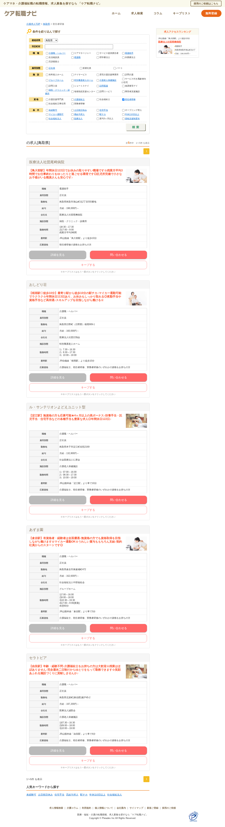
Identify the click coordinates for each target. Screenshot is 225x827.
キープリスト (182, 13)
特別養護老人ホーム (83, 80)
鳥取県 (46, 24)
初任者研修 (130, 99)
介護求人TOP (33, 24)
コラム (158, 13)
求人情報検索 (56, 808)
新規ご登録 (152, 808)
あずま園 (36, 530)
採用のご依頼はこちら (206, 3)
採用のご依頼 (169, 808)
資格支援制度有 (132, 118)
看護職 (77, 57)
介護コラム (72, 808)
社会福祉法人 (55, 118)
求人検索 (137, 13)
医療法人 (78, 118)
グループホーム (56, 80)
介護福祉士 (79, 99)
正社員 (52, 68)
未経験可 (53, 110)
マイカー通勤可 (56, 114)
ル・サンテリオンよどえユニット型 (57, 407)
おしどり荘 (38, 285)
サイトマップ (136, 808)
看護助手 (129, 53)
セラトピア (38, 658)
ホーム (116, 13)
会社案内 (121, 808)
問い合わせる (118, 254)
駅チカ (102, 114)
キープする (88, 264)
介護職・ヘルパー (57, 53)
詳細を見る (58, 254)
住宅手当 (103, 110)
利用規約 (86, 808)
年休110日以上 (132, 114)
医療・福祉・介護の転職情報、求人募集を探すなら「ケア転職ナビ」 (112, 814)
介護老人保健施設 (107, 80)
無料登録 (211, 13)
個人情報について (104, 808)
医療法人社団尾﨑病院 (46, 162)
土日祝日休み (80, 110)
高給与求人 (79, 114)
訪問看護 (103, 86)
